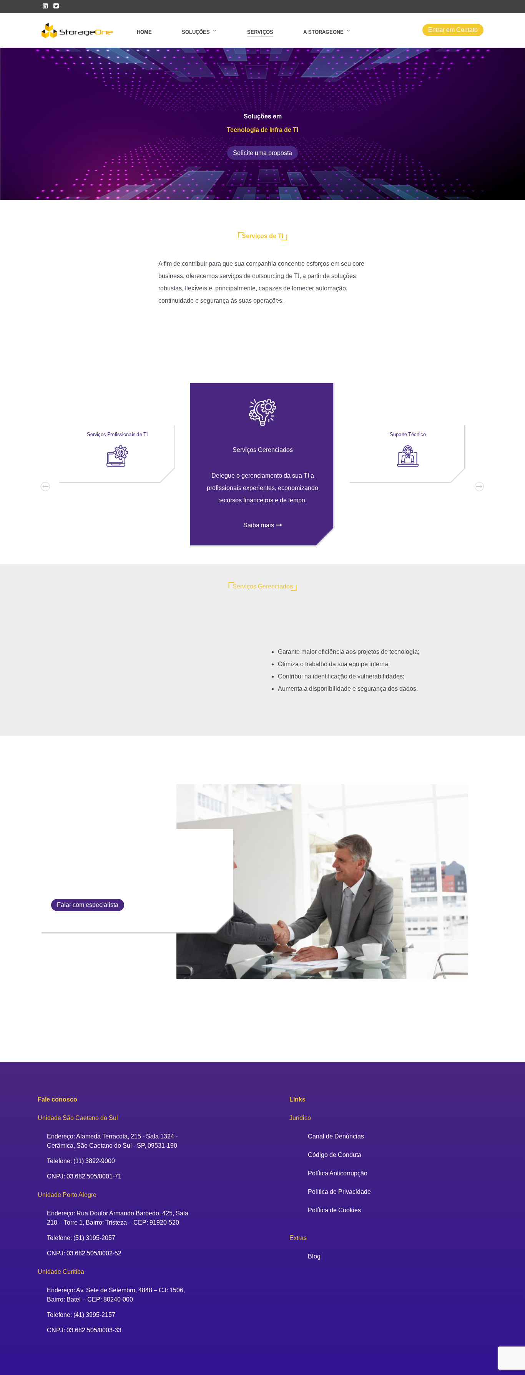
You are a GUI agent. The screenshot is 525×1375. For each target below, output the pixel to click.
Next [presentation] (485, 486)
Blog (314, 1256)
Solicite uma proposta (262, 153)
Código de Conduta (334, 1155)
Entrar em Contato (453, 30)
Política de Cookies (334, 1210)
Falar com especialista (87, 905)
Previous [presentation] (51, 486)
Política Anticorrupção (337, 1173)
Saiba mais (258, 525)
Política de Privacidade (339, 1191)
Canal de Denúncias (336, 1136)
